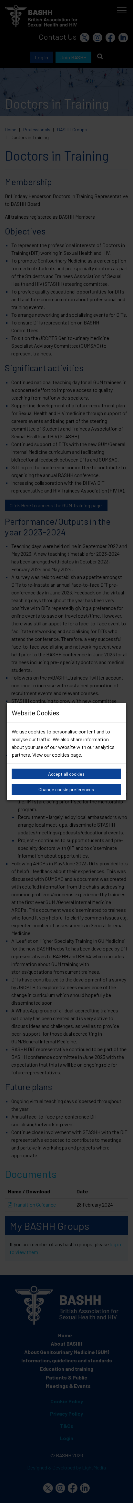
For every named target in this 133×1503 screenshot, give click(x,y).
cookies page (66, 755)
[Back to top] (120, 1490)
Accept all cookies (66, 774)
